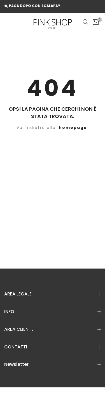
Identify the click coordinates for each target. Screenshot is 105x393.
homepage (73, 127)
